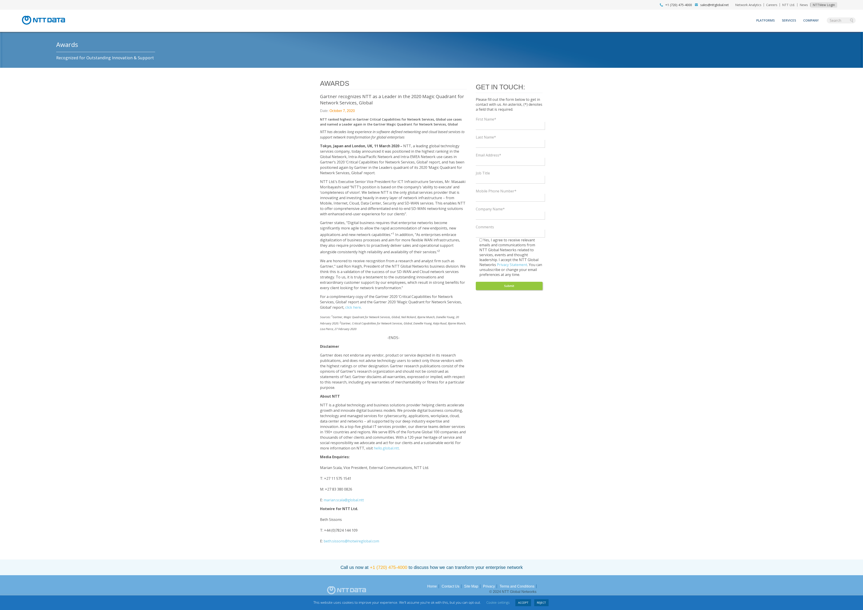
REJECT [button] (541, 603)
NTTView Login (824, 5)
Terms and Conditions (517, 586)
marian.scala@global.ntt (344, 500)
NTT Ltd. (788, 5)
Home (432, 586)
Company (811, 20)
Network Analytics (748, 5)
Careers (771, 5)
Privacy (489, 586)
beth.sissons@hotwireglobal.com (351, 541)
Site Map (471, 586)
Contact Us (450, 586)
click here (353, 307)
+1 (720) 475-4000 (388, 567)
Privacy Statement (512, 264)
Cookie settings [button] (498, 602)
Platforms (765, 20)
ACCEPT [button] (523, 603)
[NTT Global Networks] (43, 26)
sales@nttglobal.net (714, 5)
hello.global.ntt (386, 448)
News (804, 5)
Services (789, 20)
